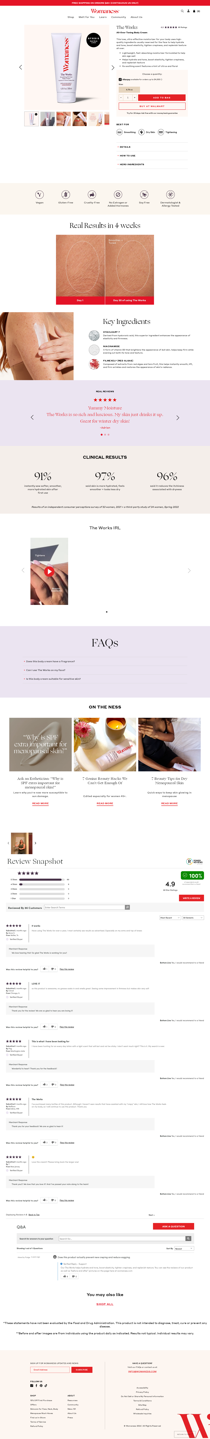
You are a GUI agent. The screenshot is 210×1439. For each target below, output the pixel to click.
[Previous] (20, 67)
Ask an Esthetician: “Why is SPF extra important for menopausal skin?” (40, 783)
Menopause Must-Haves (41, 1413)
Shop (71, 16)
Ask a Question (173, 1226)
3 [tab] (108, 434)
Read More (40, 803)
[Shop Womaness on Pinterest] (41, 1385)
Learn (103, 16)
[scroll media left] (8, 843)
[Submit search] (188, 1238)
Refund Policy (36, 1426)
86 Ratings (182, 27)
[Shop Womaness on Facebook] (36, 1385)
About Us (136, 16)
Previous (32, 418)
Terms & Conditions (142, 1401)
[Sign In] (188, 11)
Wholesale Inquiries (142, 1414)
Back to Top (34, 1214)
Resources (72, 1400)
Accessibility (142, 1388)
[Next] (113, 67)
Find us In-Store (38, 1418)
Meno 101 (72, 1409)
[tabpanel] (105, 417)
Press (70, 1418)
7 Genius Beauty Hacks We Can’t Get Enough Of (105, 781)
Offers (33, 1405)
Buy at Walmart (152, 106)
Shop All (104, 1304)
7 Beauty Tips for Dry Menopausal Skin (169, 781)
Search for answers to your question (36, 1238)
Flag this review (67, 969)
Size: (121, 84)
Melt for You (87, 16)
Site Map (142, 1405)
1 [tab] (101, 434)
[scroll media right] (35, 843)
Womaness (131, 1426)
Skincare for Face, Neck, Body (44, 1409)
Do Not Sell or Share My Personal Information (142, 1396)
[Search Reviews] (127, 907)
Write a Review (191, 898)
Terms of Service (38, 1422)
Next (178, 417)
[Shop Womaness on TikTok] (45, 1385)
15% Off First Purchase (41, 1400)
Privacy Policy (142, 1392)
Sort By (169, 1248)
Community (118, 16)
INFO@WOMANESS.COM (142, 1371)
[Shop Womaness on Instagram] (31, 1385)
